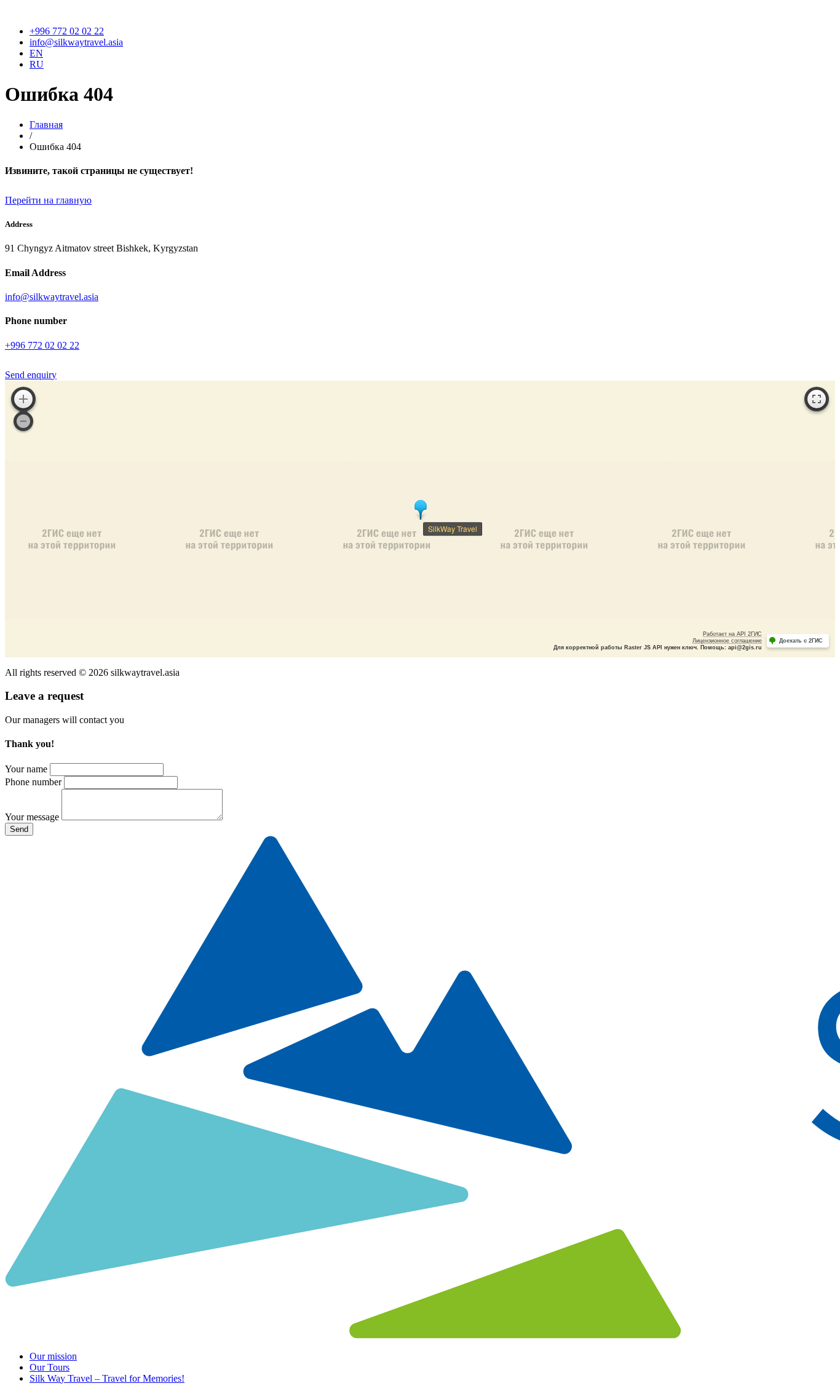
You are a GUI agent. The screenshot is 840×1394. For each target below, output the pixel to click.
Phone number (33, 782)
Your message (32, 817)
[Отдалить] (23, 421)
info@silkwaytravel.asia (76, 42)
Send (19, 829)
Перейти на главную (48, 200)
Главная (46, 124)
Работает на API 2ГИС (732, 634)
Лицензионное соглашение (727, 641)
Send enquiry (31, 375)
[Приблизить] (23, 399)
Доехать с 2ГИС (801, 641)
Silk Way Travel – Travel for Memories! (107, 1378)
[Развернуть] (816, 399)
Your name (26, 769)
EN (36, 53)
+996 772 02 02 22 (67, 31)
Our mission (53, 1356)
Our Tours (49, 1367)
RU (37, 64)
